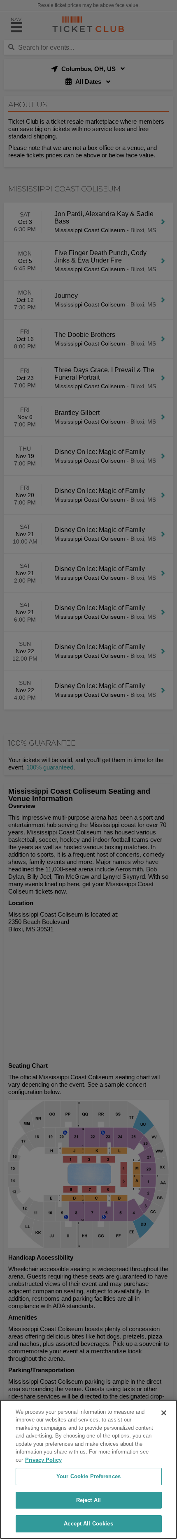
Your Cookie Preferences (88, 1476)
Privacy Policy (43, 1460)
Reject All (88, 1500)
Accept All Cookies (88, 1524)
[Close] (164, 1413)
